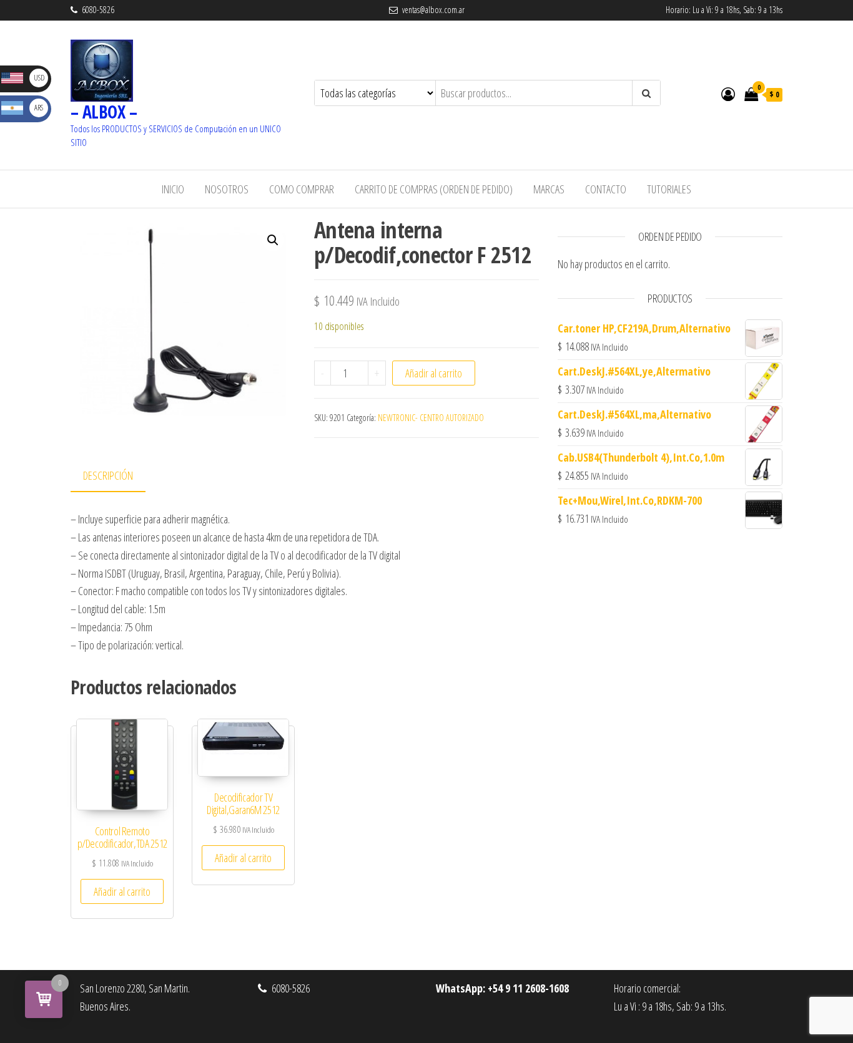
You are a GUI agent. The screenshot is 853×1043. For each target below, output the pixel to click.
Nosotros (227, 189)
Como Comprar (301, 189)
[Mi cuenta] (728, 93)
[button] (273, 240)
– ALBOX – (104, 112)
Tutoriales (669, 189)
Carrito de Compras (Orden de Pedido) (434, 189)
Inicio (173, 189)
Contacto (605, 189)
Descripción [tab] (108, 475)
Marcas (549, 189)
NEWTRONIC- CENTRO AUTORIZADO (431, 418)
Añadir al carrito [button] (122, 891)
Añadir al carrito (433, 373)
